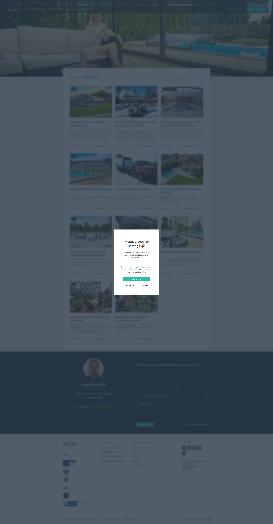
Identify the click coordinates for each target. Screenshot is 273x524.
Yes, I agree (136, 279)
